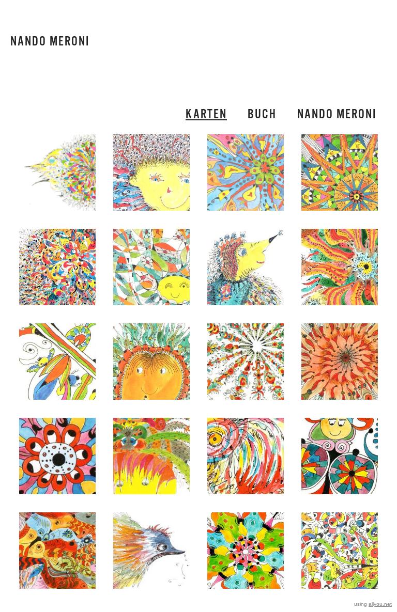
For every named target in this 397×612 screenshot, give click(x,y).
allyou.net (380, 604)
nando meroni (336, 114)
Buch (262, 114)
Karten (206, 114)
